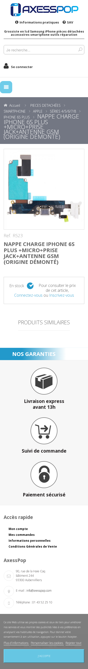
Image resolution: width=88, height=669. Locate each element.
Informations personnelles (30, 541)
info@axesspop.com (39, 590)
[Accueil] (44, 9)
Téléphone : (24, 602)
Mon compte (18, 529)
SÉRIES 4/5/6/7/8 (63, 111)
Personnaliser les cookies (47, 643)
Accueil (14, 105)
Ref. (7, 235)
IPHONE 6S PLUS (17, 117)
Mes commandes (22, 535)
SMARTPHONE (15, 111)
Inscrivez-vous (61, 295)
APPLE (38, 111)
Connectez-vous (28, 295)
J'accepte (44, 656)
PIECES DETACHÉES (45, 105)
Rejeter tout (73, 643)
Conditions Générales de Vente (33, 546)
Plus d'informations (16, 643)
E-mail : (21, 590)
